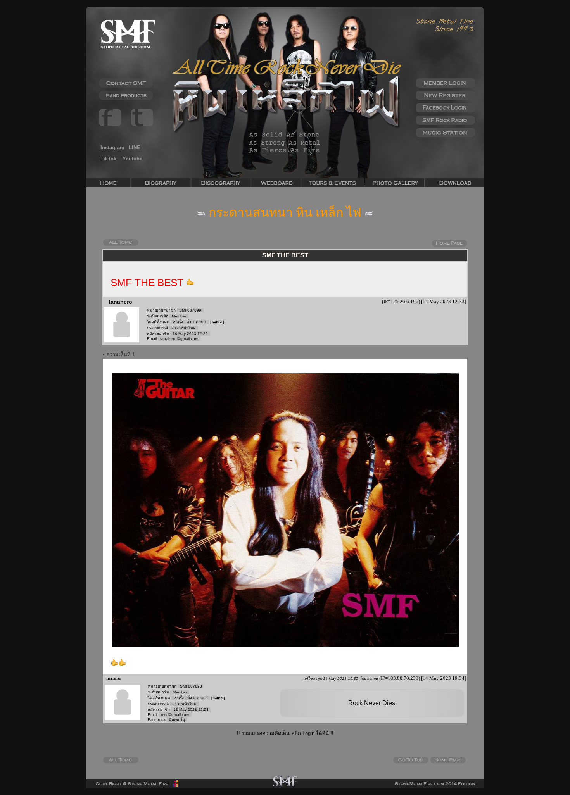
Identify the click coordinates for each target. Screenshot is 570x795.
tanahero (120, 301)
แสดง (217, 322)
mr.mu (113, 678)
